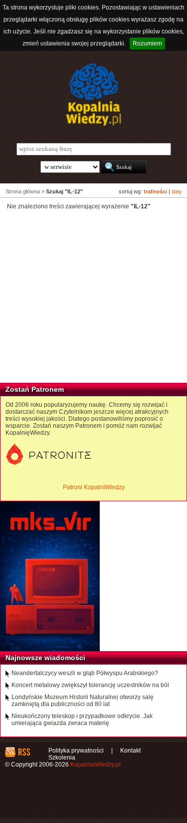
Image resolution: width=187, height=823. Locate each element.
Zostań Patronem (34, 389)
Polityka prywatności (76, 750)
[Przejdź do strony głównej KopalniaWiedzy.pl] (93, 94)
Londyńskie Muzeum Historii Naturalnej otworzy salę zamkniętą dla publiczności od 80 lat (82, 701)
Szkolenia (61, 757)
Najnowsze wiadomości (45, 658)
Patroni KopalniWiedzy (94, 487)
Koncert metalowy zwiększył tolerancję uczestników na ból (90, 685)
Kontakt (130, 750)
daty (177, 191)
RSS (23, 752)
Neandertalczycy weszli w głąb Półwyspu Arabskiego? (84, 673)
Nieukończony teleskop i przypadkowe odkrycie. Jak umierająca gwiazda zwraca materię (82, 720)
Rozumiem (147, 43)
